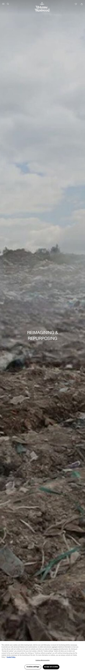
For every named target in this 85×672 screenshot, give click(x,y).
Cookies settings (33, 667)
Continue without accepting (42, 660)
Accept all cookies (51, 667)
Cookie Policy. (11, 657)
